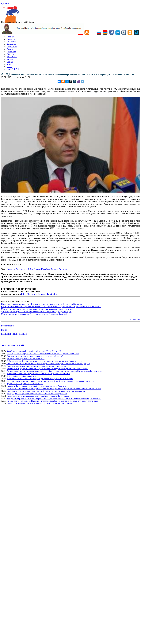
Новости (11, 39)
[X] (70, 81)
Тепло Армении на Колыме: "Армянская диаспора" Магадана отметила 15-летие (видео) (48, 363)
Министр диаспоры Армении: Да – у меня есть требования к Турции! (34, 314)
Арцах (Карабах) (42, 269)
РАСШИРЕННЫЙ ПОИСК (14, 334)
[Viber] (78, 81)
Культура (11, 59)
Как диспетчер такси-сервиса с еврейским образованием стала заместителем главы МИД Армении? (54, 398)
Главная (10, 37)
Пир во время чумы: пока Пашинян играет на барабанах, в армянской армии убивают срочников (52, 401)
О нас (9, 66)
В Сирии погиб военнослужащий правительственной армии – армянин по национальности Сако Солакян (51, 306)
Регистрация (7, 325)
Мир (9, 64)
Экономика (12, 46)
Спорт (10, 61)
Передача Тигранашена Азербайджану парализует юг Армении (36, 386)
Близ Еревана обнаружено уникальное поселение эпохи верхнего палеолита (43, 353)
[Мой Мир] (67, 81)
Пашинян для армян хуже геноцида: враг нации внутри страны (36, 366)
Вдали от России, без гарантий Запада (25, 383)
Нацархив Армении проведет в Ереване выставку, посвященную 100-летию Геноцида (41, 304)
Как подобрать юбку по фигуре (21, 376)
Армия (10, 49)
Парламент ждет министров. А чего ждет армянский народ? (35, 356)
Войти (4, 330)
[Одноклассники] (63, 81)
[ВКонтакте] (59, 81)
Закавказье (12, 44)
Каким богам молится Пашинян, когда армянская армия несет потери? (40, 378)
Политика (11, 41)
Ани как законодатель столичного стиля (25, 358)
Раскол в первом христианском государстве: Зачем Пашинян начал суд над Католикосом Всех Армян (54, 371)
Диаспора (11, 51)
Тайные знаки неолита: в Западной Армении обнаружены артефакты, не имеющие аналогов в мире (54, 388)
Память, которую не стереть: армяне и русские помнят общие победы (39, 403)
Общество (11, 54)
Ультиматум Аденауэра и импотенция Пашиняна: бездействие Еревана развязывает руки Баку (51, 381)
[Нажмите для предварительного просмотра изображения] (70, 192)
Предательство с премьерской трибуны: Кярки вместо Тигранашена (38, 396)
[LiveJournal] (74, 81)
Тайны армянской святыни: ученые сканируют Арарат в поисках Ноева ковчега (44, 361)
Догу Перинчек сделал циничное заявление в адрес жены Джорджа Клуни (36, 311)
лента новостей (12, 345)
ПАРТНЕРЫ (13, 69)
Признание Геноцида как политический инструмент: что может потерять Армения (46, 391)
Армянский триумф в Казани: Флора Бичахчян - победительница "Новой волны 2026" (47, 368)
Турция (54, 269)
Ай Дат (29, 269)
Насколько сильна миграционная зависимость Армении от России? (38, 373)
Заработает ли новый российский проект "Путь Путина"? (34, 351)
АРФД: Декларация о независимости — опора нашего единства (37, 393)
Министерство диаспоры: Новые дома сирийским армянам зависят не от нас (37, 309)
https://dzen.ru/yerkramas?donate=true (39, 294)
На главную (134, 319)
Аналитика (12, 56)
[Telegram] (82, 81)
